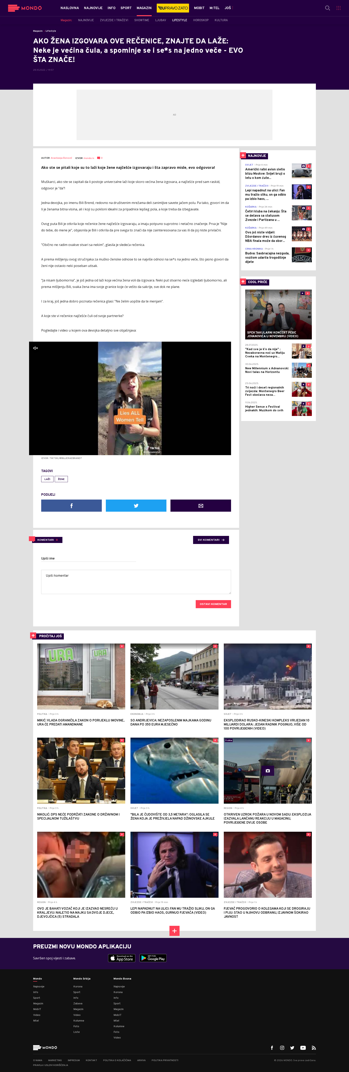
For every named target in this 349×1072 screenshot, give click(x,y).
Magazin (38, 31)
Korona (77, 986)
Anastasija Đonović (61, 158)
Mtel (36, 1021)
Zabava (77, 1003)
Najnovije (38, 986)
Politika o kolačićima (117, 1060)
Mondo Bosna (122, 979)
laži (47, 479)
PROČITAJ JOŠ (50, 636)
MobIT (37, 1009)
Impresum (74, 1060)
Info (35, 992)
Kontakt (91, 1060)
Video (36, 1015)
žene (61, 479)
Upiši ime (48, 559)
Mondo (37, 979)
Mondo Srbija (81, 979)
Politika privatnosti (165, 1060)
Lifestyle (51, 31)
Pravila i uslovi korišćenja (50, 1065)
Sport (36, 998)
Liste (76, 1032)
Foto (76, 1026)
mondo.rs (89, 158)
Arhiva (141, 1060)
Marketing (55, 1060)
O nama (37, 1060)
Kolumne (78, 1021)
